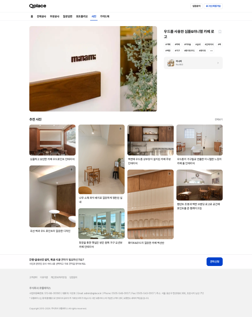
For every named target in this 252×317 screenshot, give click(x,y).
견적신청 (214, 261)
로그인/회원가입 (213, 6)
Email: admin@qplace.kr (89, 293)
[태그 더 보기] (211, 50)
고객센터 (33, 277)
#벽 (219, 44)
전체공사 (41, 16)
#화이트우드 (189, 50)
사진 (94, 16)
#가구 (177, 50)
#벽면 (167, 50)
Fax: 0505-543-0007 (143, 293)
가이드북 (104, 16)
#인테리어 (209, 44)
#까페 (177, 44)
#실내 (197, 44)
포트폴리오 (82, 16)
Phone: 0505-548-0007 (117, 293)
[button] (220, 31)
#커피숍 (187, 44)
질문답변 (67, 16)
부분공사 (54, 16)
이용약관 (44, 277)
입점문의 (196, 6)
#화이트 (202, 50)
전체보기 (219, 119)
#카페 (167, 44)
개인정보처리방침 (59, 277)
